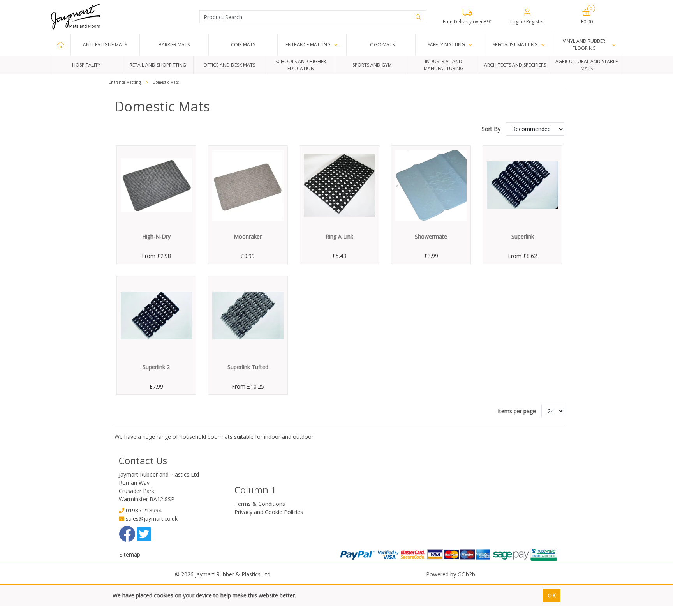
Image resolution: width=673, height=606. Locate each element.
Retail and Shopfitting (158, 65)
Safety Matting (446, 44)
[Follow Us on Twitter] (144, 538)
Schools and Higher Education (300, 65)
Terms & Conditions (259, 503)
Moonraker (248, 236)
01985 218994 (144, 510)
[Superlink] (522, 185)
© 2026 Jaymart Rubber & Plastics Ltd (222, 574)
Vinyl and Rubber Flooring (584, 44)
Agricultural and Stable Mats (586, 65)
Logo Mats (381, 44)
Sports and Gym (372, 65)
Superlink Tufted (247, 367)
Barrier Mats (174, 44)
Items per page (517, 411)
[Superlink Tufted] (248, 316)
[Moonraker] (248, 185)
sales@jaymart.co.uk (152, 518)
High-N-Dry (156, 236)
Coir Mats (243, 44)
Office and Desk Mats (229, 65)
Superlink (522, 236)
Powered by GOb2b (450, 574)
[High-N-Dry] (156, 185)
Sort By (492, 129)
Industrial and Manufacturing (443, 65)
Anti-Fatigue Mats (105, 44)
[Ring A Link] (339, 185)
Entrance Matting (308, 44)
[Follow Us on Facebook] (128, 538)
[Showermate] (431, 185)
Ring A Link (339, 236)
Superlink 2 (156, 367)
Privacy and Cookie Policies (268, 512)
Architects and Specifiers (515, 65)
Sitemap (130, 554)
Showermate (431, 236)
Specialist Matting (515, 44)
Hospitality (86, 65)
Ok (552, 595)
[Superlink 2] (156, 316)
